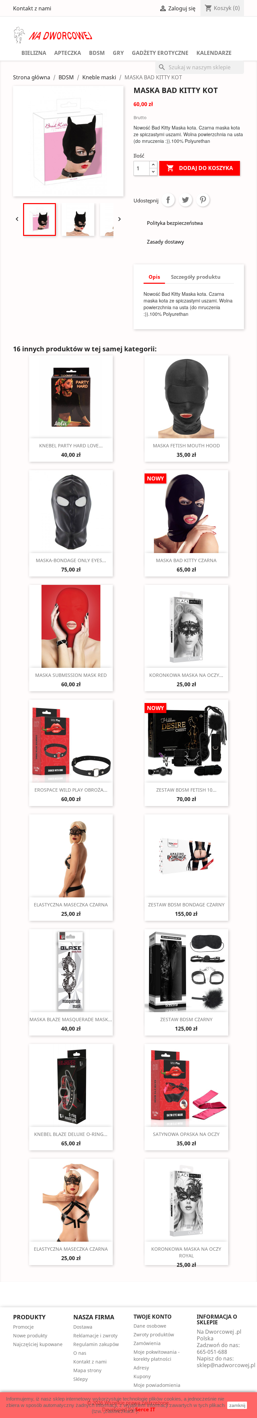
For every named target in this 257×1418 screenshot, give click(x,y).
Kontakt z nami (32, 8)
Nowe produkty (30, 1335)
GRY (118, 53)
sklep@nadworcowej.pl (226, 1365)
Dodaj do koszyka (199, 168)
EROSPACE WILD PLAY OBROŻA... (70, 790)
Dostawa (82, 1327)
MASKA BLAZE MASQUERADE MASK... (70, 1019)
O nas (79, 1353)
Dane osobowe (150, 1326)
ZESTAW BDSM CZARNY (186, 1019)
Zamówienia (147, 1343)
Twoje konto (153, 1316)
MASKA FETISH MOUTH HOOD (186, 445)
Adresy (141, 1367)
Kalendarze (214, 53)
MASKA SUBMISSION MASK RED (71, 675)
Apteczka (67, 53)
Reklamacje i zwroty (95, 1335)
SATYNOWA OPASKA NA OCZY (186, 1134)
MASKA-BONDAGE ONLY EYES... (71, 560)
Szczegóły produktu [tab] (196, 276)
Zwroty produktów (154, 1334)
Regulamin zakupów (96, 1344)
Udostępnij (168, 199)
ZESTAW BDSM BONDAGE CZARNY (186, 904)
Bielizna (33, 53)
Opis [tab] (154, 276)
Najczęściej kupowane (38, 1344)
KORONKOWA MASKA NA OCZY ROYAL (186, 1252)
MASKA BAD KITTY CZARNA (186, 560)
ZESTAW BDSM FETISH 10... (186, 790)
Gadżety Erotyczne (160, 53)
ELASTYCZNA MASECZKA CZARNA (71, 904)
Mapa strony (87, 1370)
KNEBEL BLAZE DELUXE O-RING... (70, 1134)
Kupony (142, 1376)
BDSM (97, 53)
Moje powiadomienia (157, 1385)
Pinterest (202, 199)
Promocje (23, 1327)
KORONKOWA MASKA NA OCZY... (186, 675)
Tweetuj (185, 199)
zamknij (237, 1405)
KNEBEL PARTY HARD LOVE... (71, 445)
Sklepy (80, 1379)
